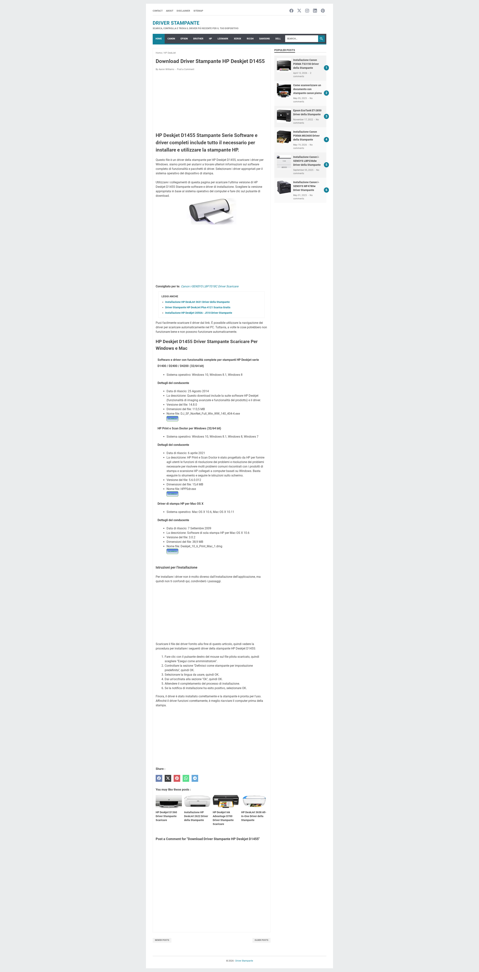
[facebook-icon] (291, 11)
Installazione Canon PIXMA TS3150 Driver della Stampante (306, 63)
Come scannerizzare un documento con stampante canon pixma (307, 89)
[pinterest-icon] (323, 11)
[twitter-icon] (299, 11)
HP (210, 38)
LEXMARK (223, 38)
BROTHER (198, 38)
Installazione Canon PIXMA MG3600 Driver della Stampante (306, 135)
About (169, 11)
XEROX (237, 38)
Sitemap (198, 11)
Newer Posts (162, 940)
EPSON (184, 38)
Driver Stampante (176, 23)
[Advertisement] (212, 101)
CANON (171, 38)
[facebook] (159, 778)
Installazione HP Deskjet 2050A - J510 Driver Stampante (198, 312)
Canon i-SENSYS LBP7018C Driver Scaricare (209, 286)
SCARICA (172, 419)
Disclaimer (183, 11)
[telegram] (195, 778)
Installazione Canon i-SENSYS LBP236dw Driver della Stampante (307, 160)
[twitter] (168, 778)
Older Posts (261, 940)
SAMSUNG (264, 38)
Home (158, 38)
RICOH (250, 38)
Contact (158, 11)
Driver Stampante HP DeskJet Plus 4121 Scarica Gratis (197, 307)
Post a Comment (185, 69)
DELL (278, 38)
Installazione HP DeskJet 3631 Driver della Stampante (197, 301)
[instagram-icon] (307, 11)
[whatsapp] (186, 778)
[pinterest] (177, 778)
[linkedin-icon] (315, 11)
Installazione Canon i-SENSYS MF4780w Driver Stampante (306, 186)
